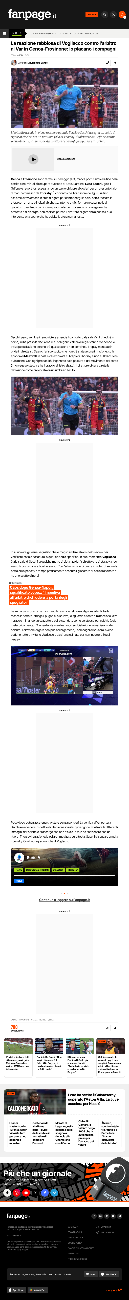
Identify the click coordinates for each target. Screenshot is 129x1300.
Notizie (42, 1020)
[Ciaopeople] (114, 1290)
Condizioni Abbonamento (81, 1248)
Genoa (34, 1020)
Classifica (65, 33)
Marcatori (73, 869)
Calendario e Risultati (37, 869)
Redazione (73, 1253)
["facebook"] (45, 1193)
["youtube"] (26, 1193)
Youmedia (73, 1227)
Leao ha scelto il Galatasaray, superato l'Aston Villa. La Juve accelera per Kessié (93, 1099)
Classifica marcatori (86, 33)
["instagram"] (16, 1193)
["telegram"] (54, 1193)
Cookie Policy (75, 1243)
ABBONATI (92, 15)
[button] (115, 63)
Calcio (14, 1020)
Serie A (17, 33)
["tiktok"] (7, 1193)
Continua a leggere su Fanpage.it (64, 900)
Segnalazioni (75, 1232)
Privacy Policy (75, 1237)
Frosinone (24, 1020)
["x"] (35, 1193)
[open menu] (4, 33)
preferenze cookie (77, 1259)
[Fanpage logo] (28, 14)
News (19, 869)
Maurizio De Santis (38, 62)
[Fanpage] (18, 1216)
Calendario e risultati (43, 33)
